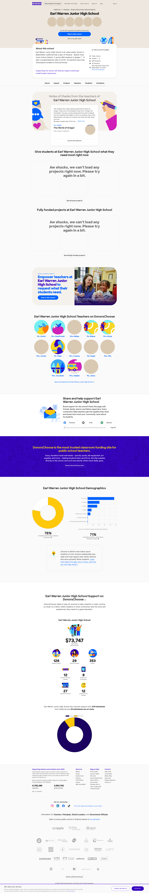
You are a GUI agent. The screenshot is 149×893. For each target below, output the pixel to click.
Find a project (94, 771)
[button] (90, 427)
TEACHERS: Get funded (70, 3)
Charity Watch (63, 780)
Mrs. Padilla (57, 125)
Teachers (77, 83)
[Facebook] (63, 805)
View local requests (98, 69)
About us (94, 3)
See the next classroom (74, 140)
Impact (56, 83)
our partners (95, 819)
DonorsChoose (36, 3)
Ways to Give (94, 769)
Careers (78, 782)
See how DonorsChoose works (74, 465)
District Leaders (78, 814)
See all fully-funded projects (74, 255)
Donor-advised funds (96, 778)
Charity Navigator (37, 782)
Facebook (72, 422)
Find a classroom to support (53, 3)
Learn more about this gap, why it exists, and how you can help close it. (78, 562)
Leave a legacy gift (95, 786)
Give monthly (94, 782)
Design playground (110, 780)
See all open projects (75, 201)
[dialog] (74, 888)
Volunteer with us (95, 784)
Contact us (108, 782)
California (57, 10)
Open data (108, 778)
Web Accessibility (81, 784)
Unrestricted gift (94, 788)
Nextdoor (109, 422)
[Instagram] (52, 805)
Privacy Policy (71, 891)
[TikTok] (69, 805)
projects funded (59, 786)
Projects (66, 83)
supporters (37, 786)
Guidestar (48, 782)
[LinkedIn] (57, 805)
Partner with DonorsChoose (74, 877)
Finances (78, 778)
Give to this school (74, 34)
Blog (110, 776)
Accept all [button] (138, 888)
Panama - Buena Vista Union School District (79, 10)
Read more (81, 121)
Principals (67, 814)
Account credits (94, 773)
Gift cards (93, 776)
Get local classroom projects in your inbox (88, 806)
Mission (78, 771)
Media (106, 776)
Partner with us (84, 3)
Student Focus (80, 776)
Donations (100, 83)
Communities (108, 773)
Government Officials (99, 814)
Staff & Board (79, 780)
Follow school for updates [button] (101, 50)
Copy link (113, 427)
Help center (108, 771)
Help (101, 3)
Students (88, 83)
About (47, 83)
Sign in (115, 3)
